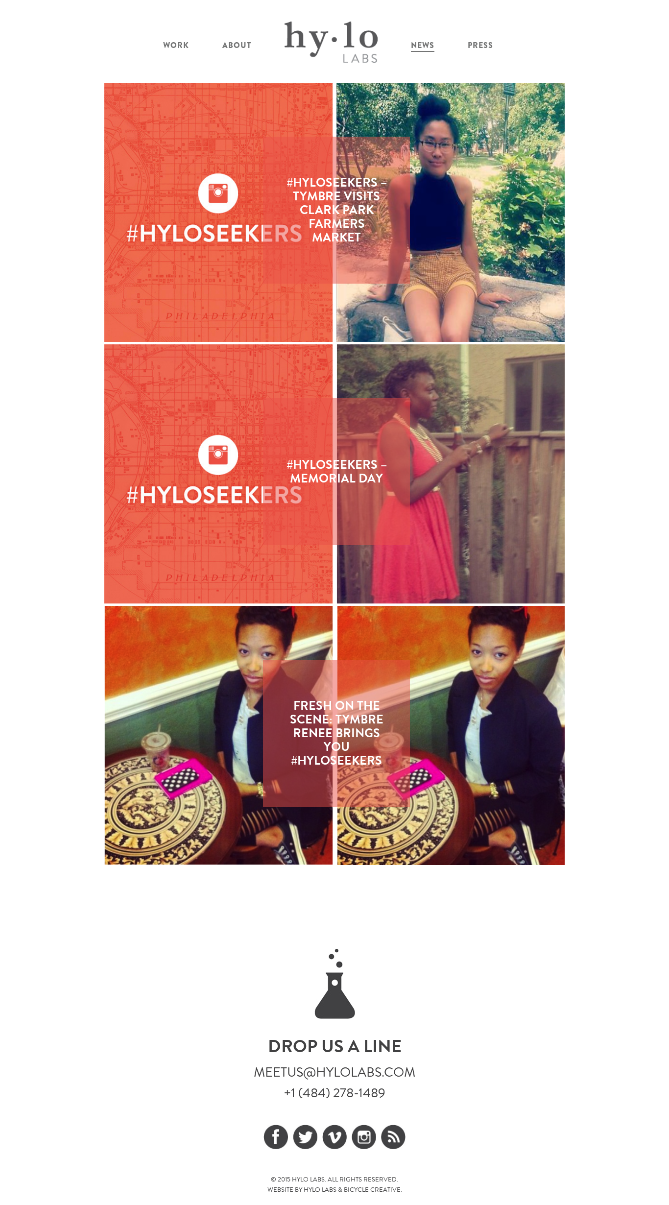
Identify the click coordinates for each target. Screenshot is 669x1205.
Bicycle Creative (372, 1190)
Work (176, 45)
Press (480, 45)
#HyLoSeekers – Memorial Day (337, 471)
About (236, 45)
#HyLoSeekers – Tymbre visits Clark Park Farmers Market (337, 209)
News (422, 45)
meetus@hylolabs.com (334, 1072)
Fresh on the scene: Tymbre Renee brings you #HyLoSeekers (336, 733)
